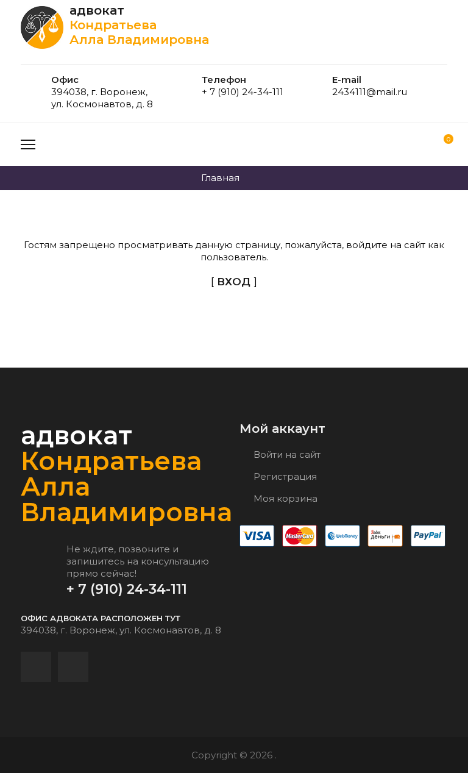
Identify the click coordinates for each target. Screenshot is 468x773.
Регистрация (284, 476)
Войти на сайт (286, 454)
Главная (220, 177)
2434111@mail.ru (369, 92)
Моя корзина (284, 498)
